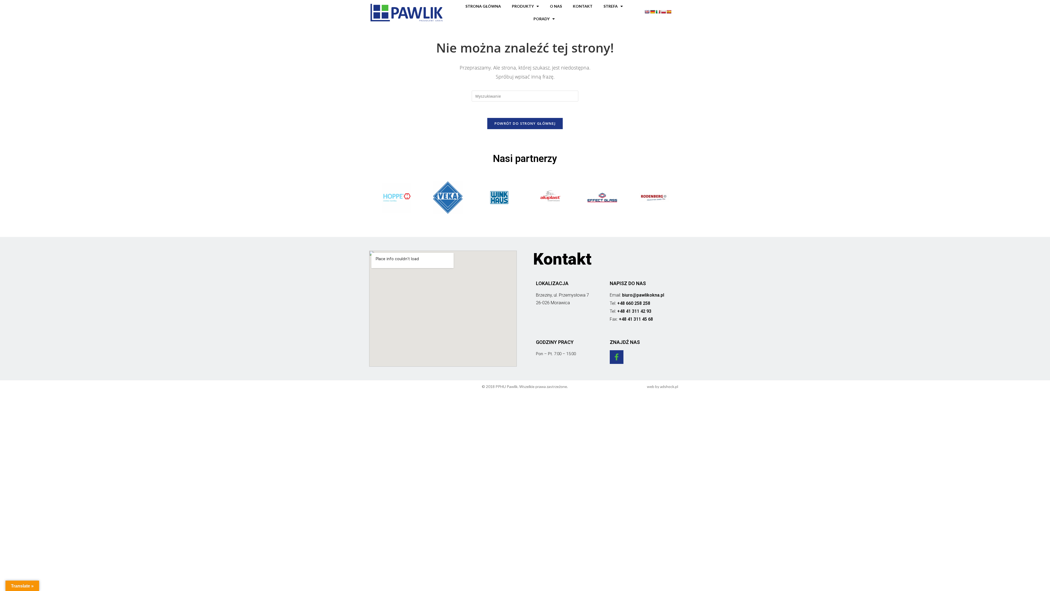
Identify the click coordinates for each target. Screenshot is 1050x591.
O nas (556, 6)
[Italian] (657, 12)
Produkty (523, 6)
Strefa (610, 6)
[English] (646, 12)
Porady (541, 18)
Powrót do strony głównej (525, 123)
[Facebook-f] (616, 357)
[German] (652, 12)
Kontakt (583, 6)
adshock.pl (669, 386)
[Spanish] (668, 12)
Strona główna (483, 6)
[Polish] (663, 12)
